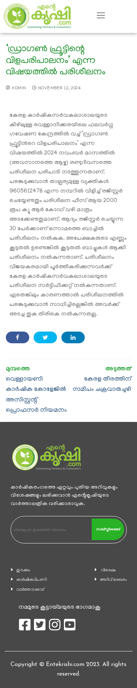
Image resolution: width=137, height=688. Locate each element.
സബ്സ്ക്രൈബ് (108, 529)
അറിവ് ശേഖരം (113, 579)
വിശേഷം (108, 570)
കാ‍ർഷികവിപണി (31, 579)
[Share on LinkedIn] (73, 337)
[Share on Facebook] (17, 337)
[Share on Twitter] (45, 337)
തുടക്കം (23, 570)
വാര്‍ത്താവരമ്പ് (30, 589)
